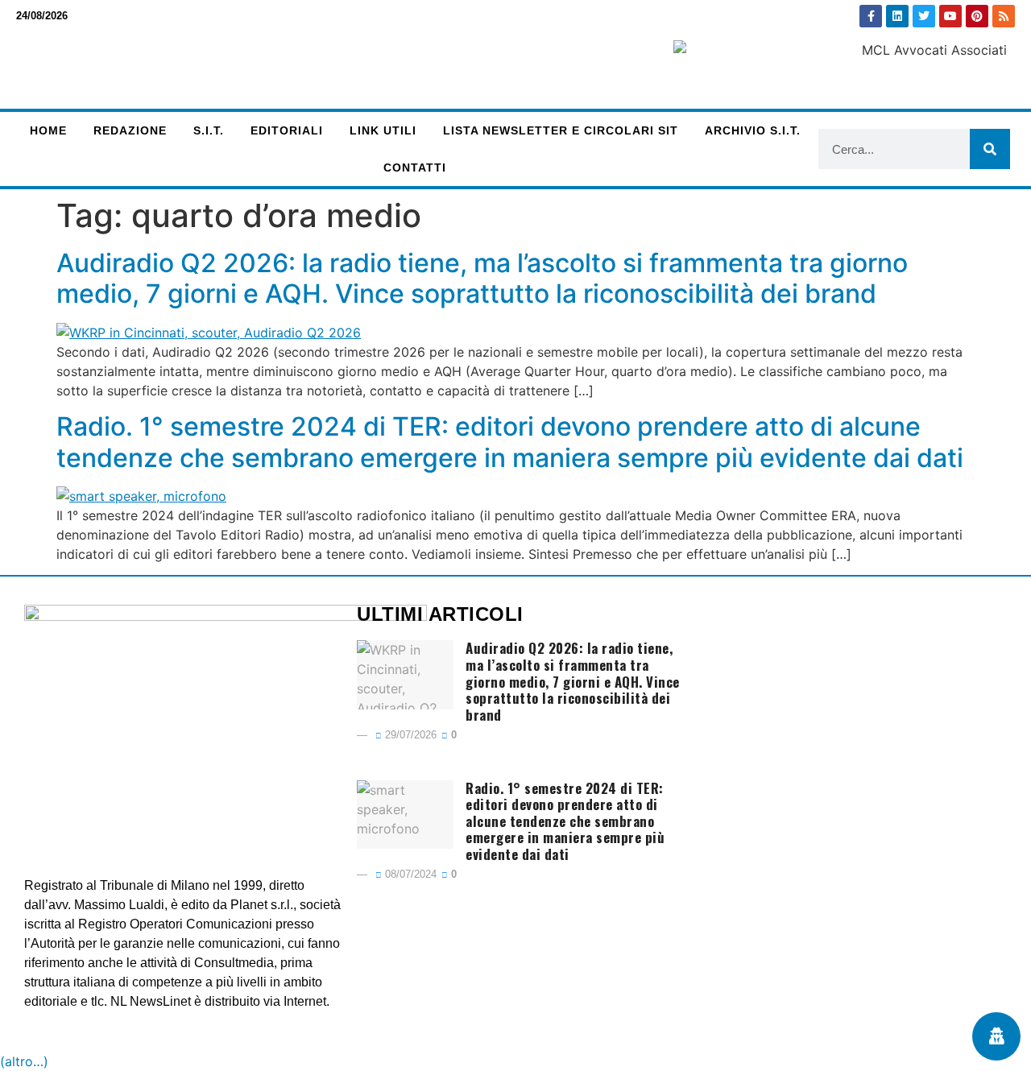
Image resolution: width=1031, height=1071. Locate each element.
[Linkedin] (897, 16)
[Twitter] (924, 16)
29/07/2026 (409, 735)
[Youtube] (950, 16)
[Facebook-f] (870, 16)
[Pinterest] (977, 16)
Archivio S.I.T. (753, 130)
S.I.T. (208, 130)
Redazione (130, 130)
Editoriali (287, 130)
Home (48, 130)
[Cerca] (990, 149)
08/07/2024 (409, 874)
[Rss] (1003, 16)
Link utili (383, 130)
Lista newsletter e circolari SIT (560, 130)
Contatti (414, 167)
